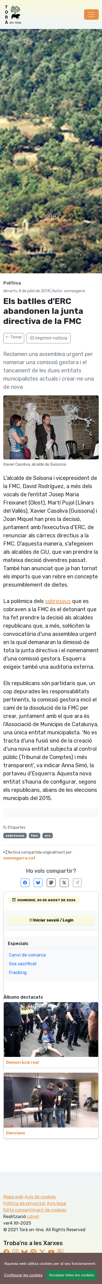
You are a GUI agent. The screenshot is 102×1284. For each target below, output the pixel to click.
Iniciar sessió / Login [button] (52, 920)
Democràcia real (22, 1062)
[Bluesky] (38, 883)
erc (48, 835)
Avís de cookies (40, 1196)
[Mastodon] (51, 883)
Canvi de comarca (27, 955)
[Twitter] (64, 883)
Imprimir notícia (50, 338)
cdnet (33, 1216)
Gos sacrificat (23, 963)
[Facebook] (25, 883)
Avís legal (56, 1203)
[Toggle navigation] (91, 14)
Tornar (16, 337)
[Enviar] (77, 883)
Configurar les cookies (23, 1275)
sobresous (58, 601)
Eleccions (15, 1133)
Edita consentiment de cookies (34, 1210)
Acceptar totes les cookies (71, 1275)
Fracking (18, 972)
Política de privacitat (24, 1203)
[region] (51, 1268)
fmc (34, 835)
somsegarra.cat (19, 858)
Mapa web (13, 1196)
